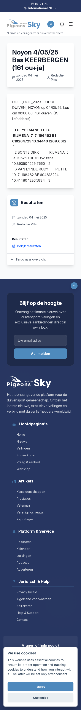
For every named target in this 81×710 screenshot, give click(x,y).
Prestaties (24, 498)
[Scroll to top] (74, 285)
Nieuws (22, 441)
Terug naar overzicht (31, 259)
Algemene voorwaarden (34, 599)
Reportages (25, 519)
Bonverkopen (26, 455)
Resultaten (24, 542)
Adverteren (25, 569)
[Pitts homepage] (23, 24)
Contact (22, 619)
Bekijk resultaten (29, 246)
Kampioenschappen (31, 491)
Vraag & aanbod (28, 462)
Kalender (23, 549)
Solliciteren (24, 606)
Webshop (23, 469)
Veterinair (23, 505)
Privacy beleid (27, 592)
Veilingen (23, 448)
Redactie (23, 562)
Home (21, 434)
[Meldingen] (62, 24)
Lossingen (24, 555)
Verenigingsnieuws (30, 512)
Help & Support (27, 613)
